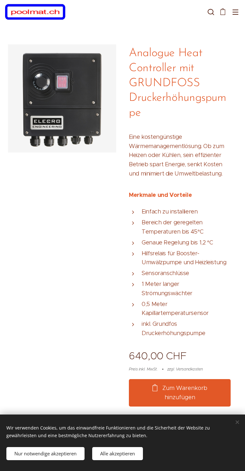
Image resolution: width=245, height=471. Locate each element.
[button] (210, 12)
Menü (235, 11)
